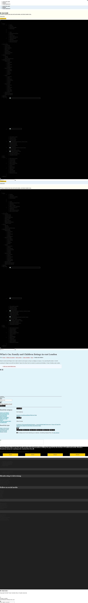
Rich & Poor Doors (13, 41)
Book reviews (7, 51)
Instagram (1, 493)
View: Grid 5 (46, 430)
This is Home (12, 164)
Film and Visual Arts (4, 414)
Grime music (9, 89)
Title (31, 415)
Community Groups (13, 142)
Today (18, 417)
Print (3, 156)
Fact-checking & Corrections (5, 517)
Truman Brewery (13, 38)
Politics (11, 24)
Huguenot (9, 72)
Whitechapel (7, 60)
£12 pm (55, 454)
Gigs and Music (3, 416)
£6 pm (32, 454)
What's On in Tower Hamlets (7, 461)
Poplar (6, 75)
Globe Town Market (9, 94)
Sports (1, 420)
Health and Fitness (13, 144)
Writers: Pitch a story (6, 472)
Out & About (5, 44)
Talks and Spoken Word (5, 421)
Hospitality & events (13, 154)
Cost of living (12, 35)
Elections (11, 34)
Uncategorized (3, 422)
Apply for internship (3, 507)
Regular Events (3, 431)
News (3, 23)
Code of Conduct (3, 514)
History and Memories (9, 58)
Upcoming (25, 424)
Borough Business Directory (7, 464)
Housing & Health (13, 27)
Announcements (13, 148)
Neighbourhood (20, 415)
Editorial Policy (2, 516)
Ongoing (29, 424)
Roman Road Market (9, 93)
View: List (52, 430)
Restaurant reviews (8, 52)
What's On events (10, 357)
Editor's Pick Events (4, 428)
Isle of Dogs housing (14, 40)
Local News (9, 62)
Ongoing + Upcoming (36, 424)
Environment (12, 28)
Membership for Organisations (5, 479)
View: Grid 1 (19, 430)
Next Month (33, 425)
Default (18, 416)
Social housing (10, 80)
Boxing (8, 74)
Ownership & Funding (3, 505)
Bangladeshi (9, 66)
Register (4, 2)
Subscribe (2, 16)
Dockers (9, 81)
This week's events (13, 136)
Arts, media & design (14, 152)
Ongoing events (13, 140)
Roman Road (7, 83)
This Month (28, 425)
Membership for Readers (4, 480)
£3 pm (10, 454)
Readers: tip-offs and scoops (7, 471)
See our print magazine (4, 484)
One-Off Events (3, 430)
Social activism (12, 159)
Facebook (2, 490)
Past (42, 424)
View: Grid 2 (26, 430)
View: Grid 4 (39, 430)
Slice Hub (4, 97)
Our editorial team (3, 504)
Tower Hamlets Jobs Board (7, 463)
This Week (23, 425)
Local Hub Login (6, 1)
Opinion (4, 95)
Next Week (38, 425)
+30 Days (56, 424)
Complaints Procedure (4, 518)
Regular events (13, 138)
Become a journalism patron (5, 481)
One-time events (13, 139)
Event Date (34, 415)
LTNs (11, 32)
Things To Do (7, 46)
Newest (19, 408)
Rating (28, 415)
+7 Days (52, 424)
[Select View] (17, 428)
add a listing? (56, 432)
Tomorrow (48, 424)
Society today (12, 160)
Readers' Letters (5, 465)
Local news (9, 76)
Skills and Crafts (3, 418)
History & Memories (13, 163)
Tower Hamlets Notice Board (7, 462)
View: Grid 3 (32, 430)
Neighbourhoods (6, 59)
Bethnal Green (7, 68)
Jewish (8, 65)
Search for (2, 397)
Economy (11, 26)
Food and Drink (13, 146)
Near (1, 401)
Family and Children (4, 412)
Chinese (8, 82)
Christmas (7, 50)
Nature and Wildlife (4, 417)
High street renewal (13, 158)
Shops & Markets (8, 47)
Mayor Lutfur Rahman (14, 36)
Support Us (3, 18)
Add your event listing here (9, 366)
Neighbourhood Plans (14, 33)
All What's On (19, 424)
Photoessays (12, 166)
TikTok (1, 494)
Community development (14, 153)
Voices (11, 165)
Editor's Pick (7, 48)
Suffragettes (9, 90)
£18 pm (77, 454)
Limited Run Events (4, 429)
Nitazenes (12, 39)
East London (18, 357)
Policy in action (13, 162)
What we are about (3, 503)
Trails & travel (7, 53)
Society (6, 56)
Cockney (9, 88)
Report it (4, 176)
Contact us (2, 508)
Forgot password (6, 4)
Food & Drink (7, 45)
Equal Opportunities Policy (4, 519)
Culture (4, 55)
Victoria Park (7, 92)
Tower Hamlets (26, 357)
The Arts (6, 57)
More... (4, 157)
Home (3, 357)
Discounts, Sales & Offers (15, 150)
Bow (32, 357)
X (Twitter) (2, 491)
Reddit (1, 495)
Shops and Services (14, 145)
